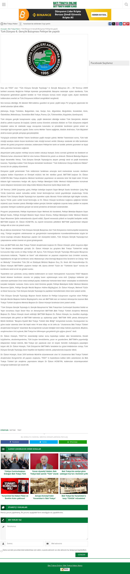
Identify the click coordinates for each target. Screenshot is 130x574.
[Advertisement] (44, 399)
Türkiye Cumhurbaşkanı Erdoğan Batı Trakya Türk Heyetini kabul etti (15, 474)
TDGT (19, 430)
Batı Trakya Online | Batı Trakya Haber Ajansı (65, 565)
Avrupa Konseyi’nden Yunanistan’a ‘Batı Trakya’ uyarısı (44, 498)
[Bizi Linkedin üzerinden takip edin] (120, 23)
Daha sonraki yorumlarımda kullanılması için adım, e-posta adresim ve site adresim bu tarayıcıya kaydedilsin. (45, 550)
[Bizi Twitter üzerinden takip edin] (113, 23)
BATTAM (12, 430)
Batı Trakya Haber (14, 29)
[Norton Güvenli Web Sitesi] (65, 570)
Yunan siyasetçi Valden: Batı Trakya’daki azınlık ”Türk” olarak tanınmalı (44, 474)
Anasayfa (4, 29)
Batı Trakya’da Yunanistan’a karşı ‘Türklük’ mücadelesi (74, 497)
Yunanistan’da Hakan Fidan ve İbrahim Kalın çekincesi (15, 497)
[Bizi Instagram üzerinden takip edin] (117, 23)
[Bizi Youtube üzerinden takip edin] (124, 23)
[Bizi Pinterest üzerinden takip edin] (127, 23)
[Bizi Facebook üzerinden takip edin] (110, 23)
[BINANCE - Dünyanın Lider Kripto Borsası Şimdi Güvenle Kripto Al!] (65, 19)
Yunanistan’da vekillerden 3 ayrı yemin (36, 24)
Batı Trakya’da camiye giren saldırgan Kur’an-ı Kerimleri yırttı (74, 472)
